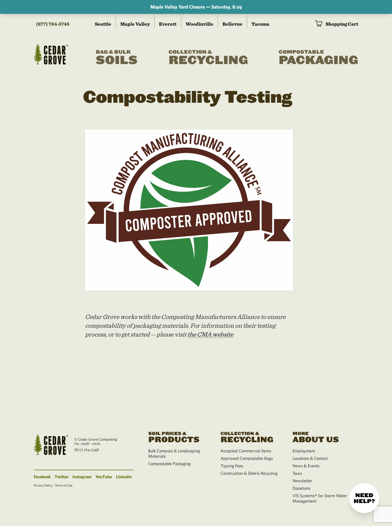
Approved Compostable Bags (247, 458)
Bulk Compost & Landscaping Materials (174, 453)
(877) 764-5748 (52, 24)
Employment (304, 450)
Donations (301, 488)
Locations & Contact (310, 458)
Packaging (318, 58)
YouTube (103, 476)
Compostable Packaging (169, 463)
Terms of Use (64, 485)
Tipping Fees (232, 465)
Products (173, 437)
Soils (117, 58)
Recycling (208, 58)
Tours (297, 473)
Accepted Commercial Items (246, 450)
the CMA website (210, 334)
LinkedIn (124, 476)
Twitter (62, 476)
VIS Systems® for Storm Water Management (320, 498)
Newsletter (302, 480)
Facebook (42, 476)
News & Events (306, 465)
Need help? (364, 498)
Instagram (82, 476)
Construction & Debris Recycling (249, 473)
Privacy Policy (43, 485)
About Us (316, 437)
